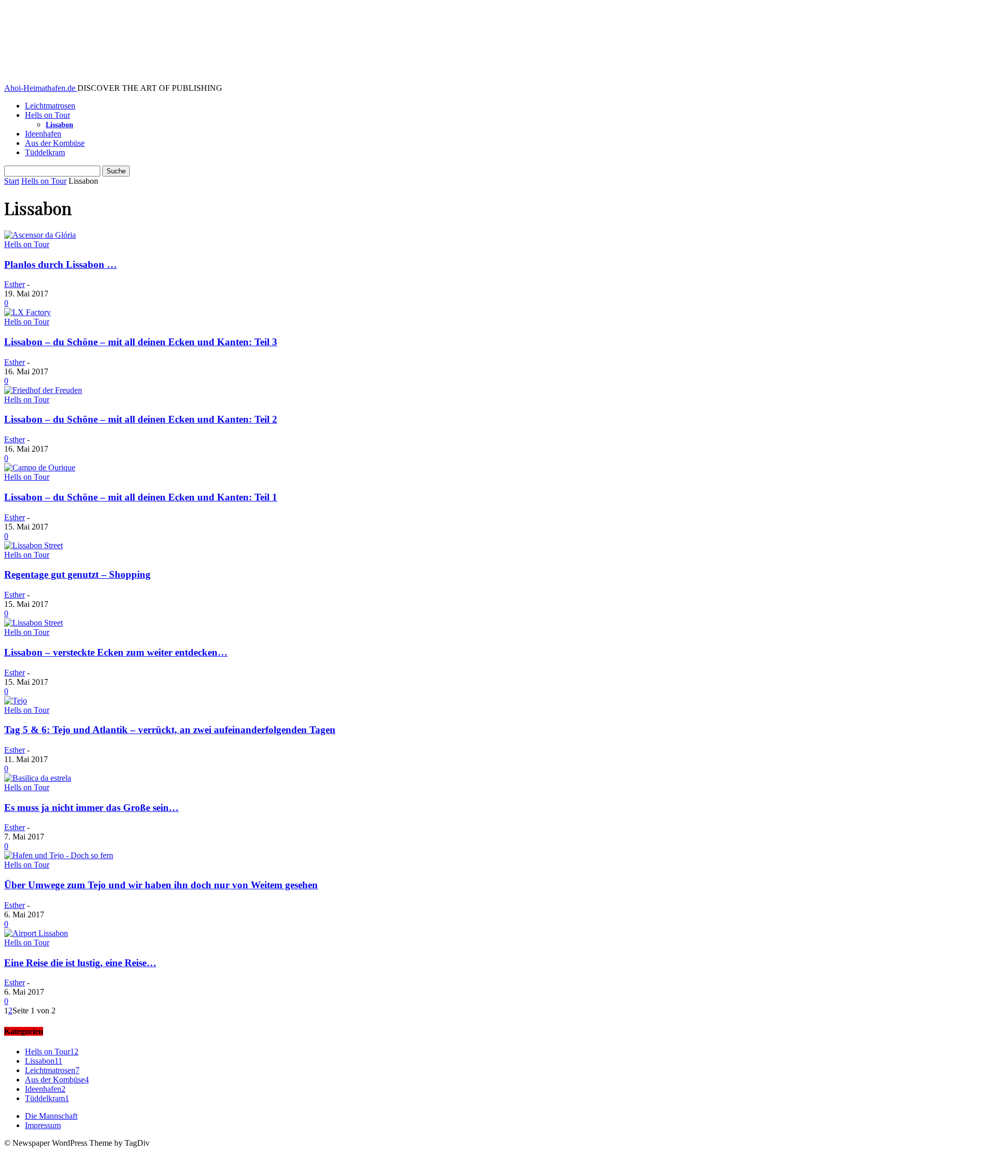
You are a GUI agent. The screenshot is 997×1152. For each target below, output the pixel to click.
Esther (14, 284)
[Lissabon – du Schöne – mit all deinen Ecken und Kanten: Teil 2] (43, 390)
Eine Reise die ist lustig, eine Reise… (80, 962)
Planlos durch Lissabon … (60, 264)
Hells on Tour (47, 115)
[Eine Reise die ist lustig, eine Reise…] (36, 933)
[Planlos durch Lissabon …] (40, 235)
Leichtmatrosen (50, 105)
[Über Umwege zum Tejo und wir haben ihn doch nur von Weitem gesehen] (58, 855)
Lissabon (59, 125)
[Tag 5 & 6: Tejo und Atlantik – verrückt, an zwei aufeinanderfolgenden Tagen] (15, 700)
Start (11, 181)
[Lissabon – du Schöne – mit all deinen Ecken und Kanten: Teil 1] (39, 467)
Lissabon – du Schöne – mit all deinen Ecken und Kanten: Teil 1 (140, 497)
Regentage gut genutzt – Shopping (77, 574)
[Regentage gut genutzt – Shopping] (33, 545)
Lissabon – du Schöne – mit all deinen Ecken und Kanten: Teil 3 (140, 341)
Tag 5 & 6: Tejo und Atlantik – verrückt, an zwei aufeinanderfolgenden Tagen (169, 729)
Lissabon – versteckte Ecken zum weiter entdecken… (115, 652)
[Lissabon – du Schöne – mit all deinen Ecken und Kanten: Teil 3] (27, 312)
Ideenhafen (43, 133)
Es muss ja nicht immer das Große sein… (91, 807)
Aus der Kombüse (55, 143)
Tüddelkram (45, 152)
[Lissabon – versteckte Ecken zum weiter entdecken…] (33, 622)
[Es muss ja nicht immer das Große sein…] (37, 778)
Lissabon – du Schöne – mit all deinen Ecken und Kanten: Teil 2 (140, 419)
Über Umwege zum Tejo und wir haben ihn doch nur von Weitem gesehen (161, 884)
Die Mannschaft (51, 1116)
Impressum (43, 1125)
